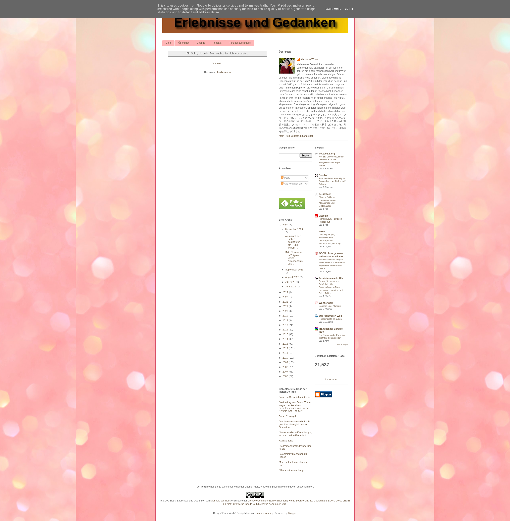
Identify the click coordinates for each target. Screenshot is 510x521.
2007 (285, 371)
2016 (285, 329)
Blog (168, 42)
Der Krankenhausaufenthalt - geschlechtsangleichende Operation (294, 424)
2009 (285, 362)
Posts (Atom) (224, 72)
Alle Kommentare (293, 183)
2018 (285, 320)
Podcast (217, 42)
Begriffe (201, 42)
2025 (285, 225)
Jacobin (323, 215)
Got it (349, 9)
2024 (285, 292)
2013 (285, 343)
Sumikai (323, 175)
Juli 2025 (290, 282)
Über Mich (183, 42)
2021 (285, 306)
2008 (285, 367)
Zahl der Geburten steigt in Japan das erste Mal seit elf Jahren (332, 181)
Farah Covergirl (287, 416)
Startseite (217, 63)
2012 (285, 348)
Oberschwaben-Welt (330, 316)
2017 (285, 325)
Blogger (292, 513)
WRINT (323, 231)
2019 (285, 315)
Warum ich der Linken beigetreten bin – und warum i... (293, 242)
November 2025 (294, 229)
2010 (285, 357)
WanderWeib (326, 303)
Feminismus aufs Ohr (331, 278)
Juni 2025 (291, 286)
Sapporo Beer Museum (330, 306)
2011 (285, 353)
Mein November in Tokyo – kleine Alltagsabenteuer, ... (294, 258)
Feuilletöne (325, 194)
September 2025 (294, 269)
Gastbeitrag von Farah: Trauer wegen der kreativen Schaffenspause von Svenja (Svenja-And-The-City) (295, 406)
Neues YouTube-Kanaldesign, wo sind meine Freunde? (295, 434)
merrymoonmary (264, 513)
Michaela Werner (310, 59)
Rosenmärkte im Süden (330, 319)
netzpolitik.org (327, 153)
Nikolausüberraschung (291, 470)
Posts (286, 177)
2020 (285, 311)
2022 (285, 301)
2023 (285, 297)
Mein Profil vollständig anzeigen (296, 136)
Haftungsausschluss (240, 42)
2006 (285, 376)
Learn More (333, 9)
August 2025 (292, 277)
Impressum (331, 379)
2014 (285, 339)
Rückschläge (286, 440)
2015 (285, 334)
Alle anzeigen (342, 345)
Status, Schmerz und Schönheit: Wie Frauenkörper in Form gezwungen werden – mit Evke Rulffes (331, 287)
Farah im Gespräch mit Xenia (294, 397)
